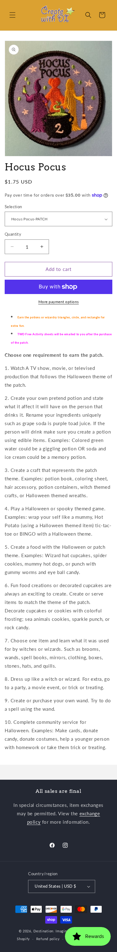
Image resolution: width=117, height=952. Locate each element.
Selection (13, 206)
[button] (12, 15)
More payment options (58, 301)
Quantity (13, 234)
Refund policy (48, 939)
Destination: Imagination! (55, 931)
